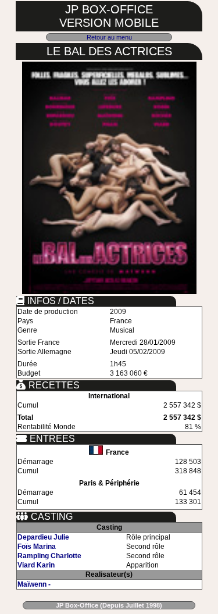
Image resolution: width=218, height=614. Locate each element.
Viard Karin (36, 565)
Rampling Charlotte (49, 556)
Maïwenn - (34, 584)
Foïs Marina (36, 546)
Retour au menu (109, 37)
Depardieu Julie (43, 537)
